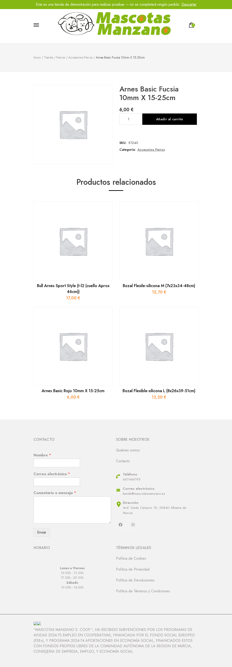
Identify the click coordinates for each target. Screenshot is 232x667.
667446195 (131, 479)
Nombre (42, 455)
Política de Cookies (131, 558)
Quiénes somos (128, 450)
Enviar (41, 532)
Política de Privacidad (133, 569)
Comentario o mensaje (55, 493)
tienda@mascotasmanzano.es (144, 493)
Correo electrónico (52, 474)
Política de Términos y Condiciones (143, 591)
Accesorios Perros (151, 149)
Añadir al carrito (169, 119)
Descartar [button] (188, 4)
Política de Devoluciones (135, 580)
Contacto (123, 461)
